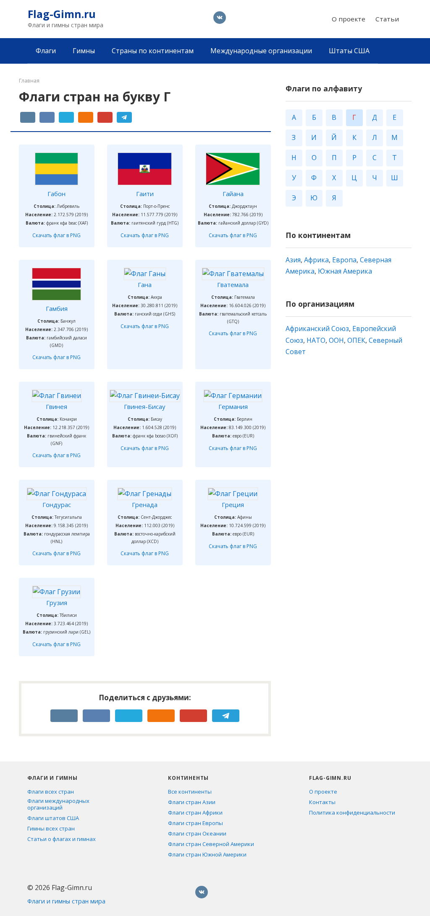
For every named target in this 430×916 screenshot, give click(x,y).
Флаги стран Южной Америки (207, 854)
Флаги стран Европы (195, 823)
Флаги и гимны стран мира (66, 901)
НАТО (316, 340)
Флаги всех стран (50, 791)
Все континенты (190, 791)
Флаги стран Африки (195, 812)
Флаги (46, 50)
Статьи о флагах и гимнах (61, 839)
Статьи (387, 19)
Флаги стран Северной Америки (211, 844)
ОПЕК (356, 340)
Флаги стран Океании (197, 833)
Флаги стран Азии (191, 802)
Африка (316, 259)
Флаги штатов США (53, 818)
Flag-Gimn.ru (62, 14)
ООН (336, 340)
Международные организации (261, 50)
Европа (344, 259)
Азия (293, 259)
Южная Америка (345, 271)
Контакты (322, 802)
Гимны (84, 50)
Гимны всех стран (51, 828)
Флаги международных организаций (58, 804)
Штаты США (349, 50)
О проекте (348, 19)
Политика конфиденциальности (352, 812)
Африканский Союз (317, 328)
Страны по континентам (153, 50)
